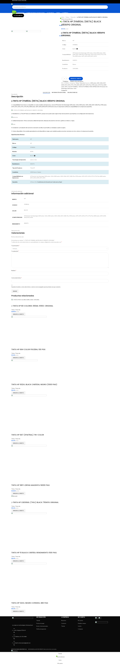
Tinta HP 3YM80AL (73, 86)
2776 (75, 85)
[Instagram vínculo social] (61, 2)
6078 (81, 85)
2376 (68, 85)
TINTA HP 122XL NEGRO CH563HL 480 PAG (29, 603)
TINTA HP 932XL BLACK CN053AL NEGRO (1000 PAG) (34, 384)
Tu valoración (15, 251)
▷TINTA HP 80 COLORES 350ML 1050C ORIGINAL (32, 306)
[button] (18, 314)
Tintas (67, 17)
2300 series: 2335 (94, 83)
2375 (65, 85)
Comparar (80, 629)
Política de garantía (41, 629)
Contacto (63, 623)
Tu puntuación (15, 245)
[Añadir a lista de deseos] (18, 303)
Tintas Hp (73, 17)
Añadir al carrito (75, 78)
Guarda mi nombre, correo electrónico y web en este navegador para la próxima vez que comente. (36, 287)
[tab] (46, 92)
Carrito (79, 626)
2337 (104, 83)
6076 (78, 85)
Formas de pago (40, 623)
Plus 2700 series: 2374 (95, 85)
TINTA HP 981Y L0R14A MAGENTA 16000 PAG (30, 485)
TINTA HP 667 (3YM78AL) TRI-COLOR (27, 435)
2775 (72, 85)
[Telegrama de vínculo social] (70, 90)
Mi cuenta (80, 620)
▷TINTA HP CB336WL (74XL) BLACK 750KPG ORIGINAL (35, 502)
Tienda (38, 620)
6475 (84, 85)
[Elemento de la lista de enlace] (22, 637)
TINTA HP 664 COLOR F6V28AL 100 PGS (28, 349)
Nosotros (63, 620)
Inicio (62, 17)
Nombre (13, 270)
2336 (101, 83)
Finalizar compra (82, 623)
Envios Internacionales (42, 626)
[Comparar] (13, 303)
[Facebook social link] (59, 2)
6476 (87, 85)
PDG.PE (41, 649)
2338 (62, 85)
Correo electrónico (16, 278)
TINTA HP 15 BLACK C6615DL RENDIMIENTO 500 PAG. (34, 552)
